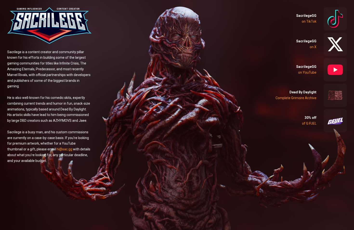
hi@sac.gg (64, 149)
